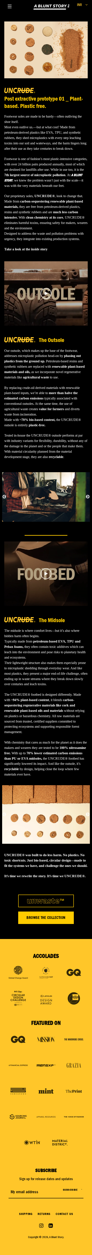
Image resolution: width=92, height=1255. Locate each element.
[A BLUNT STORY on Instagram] (41, 1226)
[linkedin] (51, 1226)
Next (88, 497)
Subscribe (70, 1189)
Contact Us (64, 1214)
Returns (44, 1214)
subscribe (46, 1170)
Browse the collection (46, 918)
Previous (4, 497)
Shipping (26, 1214)
